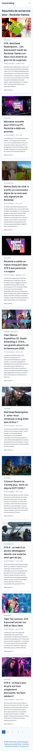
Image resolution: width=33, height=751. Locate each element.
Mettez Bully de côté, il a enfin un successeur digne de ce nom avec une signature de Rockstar (16, 193)
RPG (12, 183)
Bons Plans (7, 40)
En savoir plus (24, 746)
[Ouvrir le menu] (29, 3)
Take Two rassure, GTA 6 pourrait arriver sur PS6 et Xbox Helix (16, 622)
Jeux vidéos (7, 118)
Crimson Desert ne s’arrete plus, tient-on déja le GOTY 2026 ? (16, 485)
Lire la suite (9, 90)
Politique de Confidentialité (12, 744)
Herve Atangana (10, 63)
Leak (12, 544)
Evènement (7, 331)
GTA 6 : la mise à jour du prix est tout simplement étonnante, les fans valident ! (15, 689)
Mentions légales (23, 742)
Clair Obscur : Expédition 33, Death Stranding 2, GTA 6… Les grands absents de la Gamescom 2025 (16, 341)
